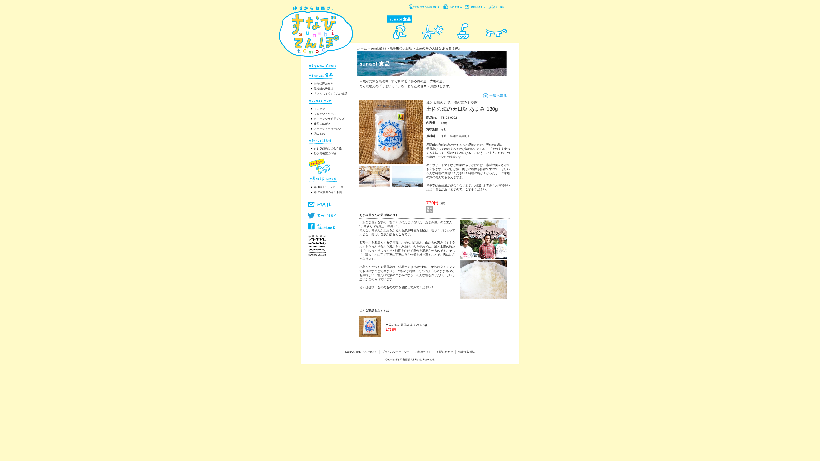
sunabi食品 (378, 48)
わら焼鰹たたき (323, 83)
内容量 (430, 122)
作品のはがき (322, 123)
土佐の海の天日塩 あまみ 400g (406, 325)
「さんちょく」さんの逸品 (330, 93)
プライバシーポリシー (396, 351)
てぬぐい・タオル (325, 113)
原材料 (430, 136)
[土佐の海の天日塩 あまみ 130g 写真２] (374, 186)
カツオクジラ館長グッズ (329, 118)
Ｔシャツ (319, 108)
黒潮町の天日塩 (323, 88)
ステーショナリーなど (328, 128)
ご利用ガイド (423, 351)
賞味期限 (432, 129)
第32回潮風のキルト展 (328, 192)
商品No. (431, 117)
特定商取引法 (466, 351)
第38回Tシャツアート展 (329, 187)
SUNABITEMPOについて (361, 351)
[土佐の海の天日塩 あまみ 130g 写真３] (407, 186)
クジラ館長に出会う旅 (328, 148)
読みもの (319, 133)
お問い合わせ (444, 351)
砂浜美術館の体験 (325, 153)
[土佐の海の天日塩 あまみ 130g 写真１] (391, 163)
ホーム (362, 48)
